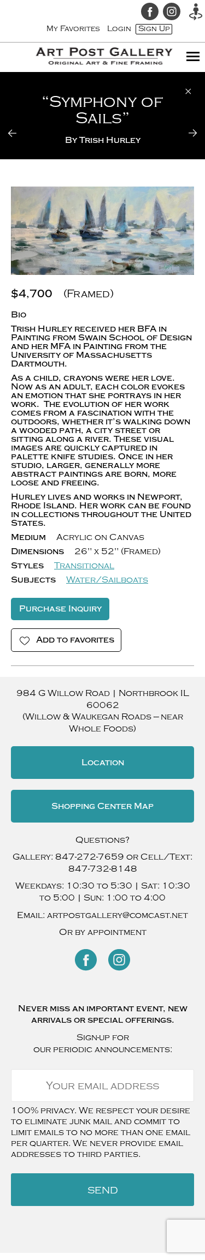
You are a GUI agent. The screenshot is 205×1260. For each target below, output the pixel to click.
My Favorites (73, 28)
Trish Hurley (109, 140)
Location (102, 762)
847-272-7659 (89, 857)
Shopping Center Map (102, 806)
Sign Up (153, 28)
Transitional (84, 566)
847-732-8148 (102, 869)
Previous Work (19, 133)
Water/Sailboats (107, 580)
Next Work (186, 133)
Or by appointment (103, 932)
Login (119, 28)
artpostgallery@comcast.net (117, 915)
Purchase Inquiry (60, 609)
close (188, 91)
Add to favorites (75, 640)
